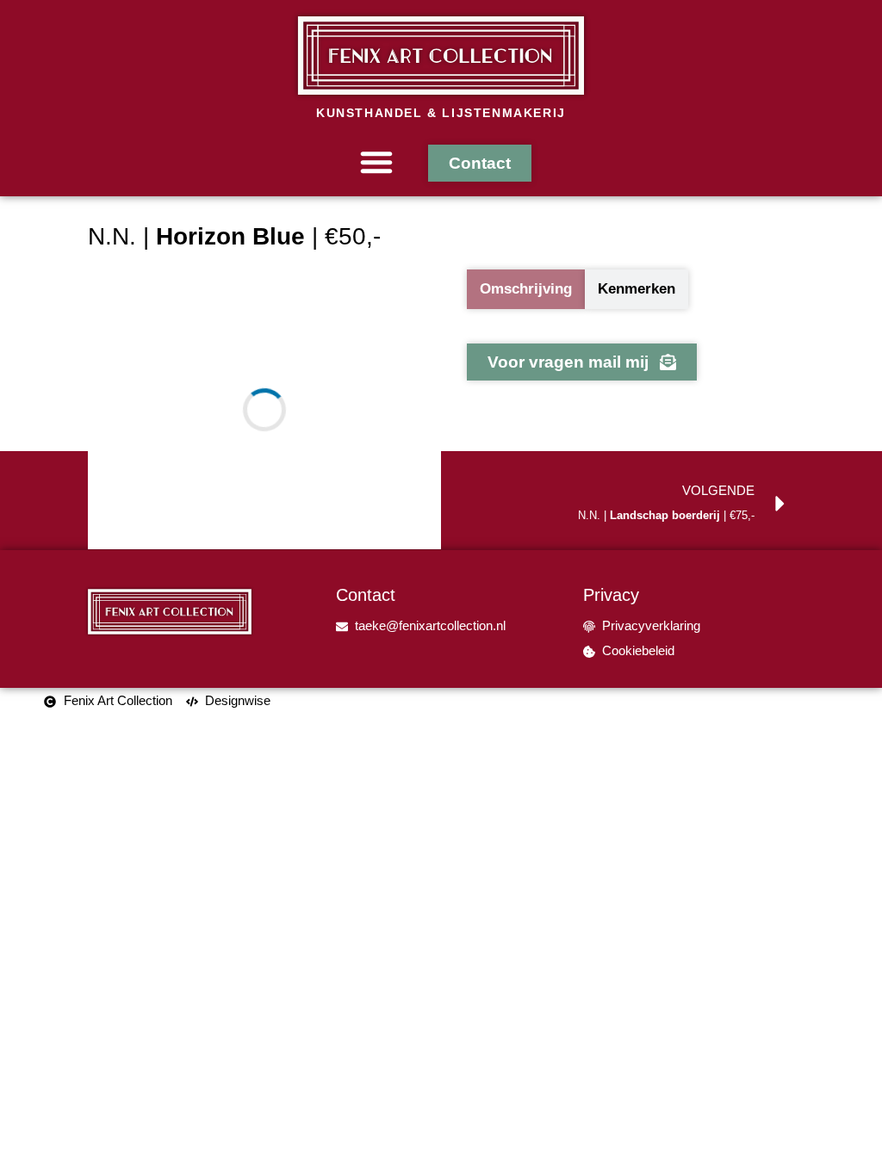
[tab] (526, 289)
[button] (376, 162)
